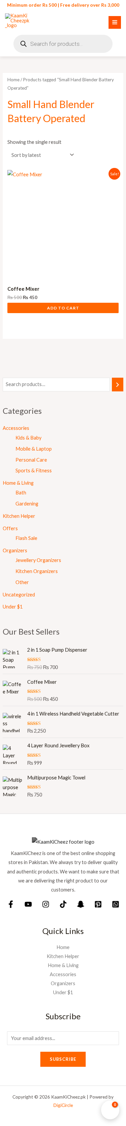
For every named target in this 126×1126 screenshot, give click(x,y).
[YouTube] (28, 904)
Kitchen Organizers (36, 571)
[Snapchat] (80, 904)
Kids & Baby (28, 438)
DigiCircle (63, 1105)
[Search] (118, 384)
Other (22, 582)
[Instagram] (45, 904)
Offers (10, 528)
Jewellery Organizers (38, 560)
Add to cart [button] (63, 307)
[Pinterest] (98, 904)
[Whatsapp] (115, 904)
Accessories (16, 428)
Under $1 (13, 606)
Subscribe (63, 1059)
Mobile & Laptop (33, 449)
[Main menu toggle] (115, 22)
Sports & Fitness (33, 470)
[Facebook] (10, 904)
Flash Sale (26, 538)
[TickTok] (63, 904)
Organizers (15, 550)
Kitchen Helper (19, 516)
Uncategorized (19, 594)
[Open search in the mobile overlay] (63, 43)
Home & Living (18, 483)
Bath (20, 492)
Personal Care (31, 460)
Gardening (26, 503)
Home (13, 79)
